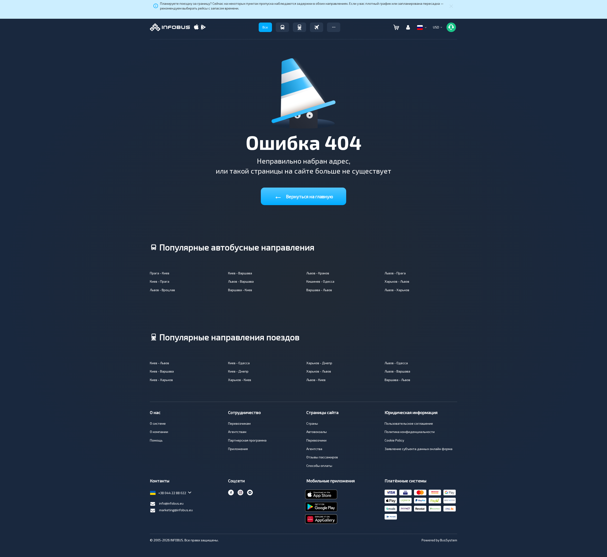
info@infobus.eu (171, 503)
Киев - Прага (159, 281)
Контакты (159, 480)
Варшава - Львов (319, 290)
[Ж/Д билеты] (299, 27)
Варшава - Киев (240, 290)
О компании (159, 432)
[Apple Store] (196, 27)
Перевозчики (316, 440)
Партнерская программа (247, 440)
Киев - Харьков (161, 380)
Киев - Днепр (238, 371)
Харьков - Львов (397, 281)
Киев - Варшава (240, 273)
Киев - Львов (159, 363)
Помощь (156, 440)
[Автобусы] (282, 27)
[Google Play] (203, 27)
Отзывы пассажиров (322, 457)
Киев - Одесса (239, 363)
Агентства (314, 449)
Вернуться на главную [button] (303, 195)
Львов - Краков (317, 273)
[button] (333, 27)
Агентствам (237, 432)
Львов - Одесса (396, 363)
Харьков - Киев (239, 380)
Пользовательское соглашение (409, 423)
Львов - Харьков (397, 290)
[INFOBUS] (170, 27)
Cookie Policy (394, 440)
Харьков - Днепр (319, 363)
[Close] (451, 6)
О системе (158, 423)
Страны (312, 423)
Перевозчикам (239, 423)
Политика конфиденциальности (410, 432)
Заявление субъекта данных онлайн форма (418, 449)
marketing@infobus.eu (176, 510)
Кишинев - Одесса (320, 281)
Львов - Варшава (241, 281)
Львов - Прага (395, 273)
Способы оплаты (319, 466)
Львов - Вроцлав (162, 290)
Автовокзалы (316, 432)
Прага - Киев (159, 273)
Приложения (238, 449)
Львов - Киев (316, 380)
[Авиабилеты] (316, 27)
